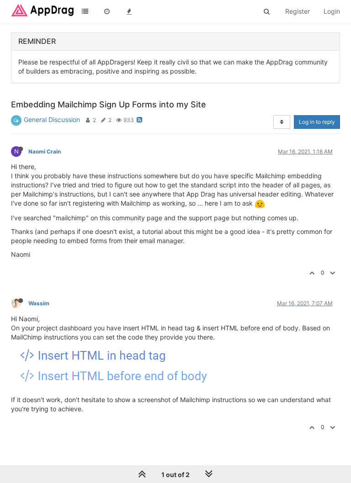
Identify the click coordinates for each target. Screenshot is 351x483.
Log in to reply (317, 121)
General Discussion (52, 119)
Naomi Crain (44, 151)
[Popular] (129, 11)
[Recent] (107, 11)
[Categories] (85, 11)
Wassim (38, 303)
